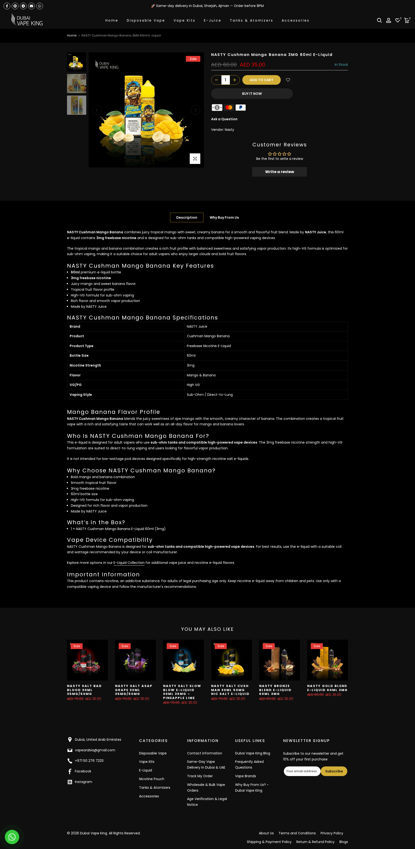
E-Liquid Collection (129, 562)
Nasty (229, 129)
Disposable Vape (146, 20)
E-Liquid (145, 770)
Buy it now (252, 93)
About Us (266, 833)
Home (111, 20)
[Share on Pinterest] (15, 6)
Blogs (343, 841)
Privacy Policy (332, 833)
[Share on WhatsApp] (39, 6)
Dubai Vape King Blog (252, 753)
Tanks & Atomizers (251, 20)
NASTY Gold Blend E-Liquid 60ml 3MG (327, 688)
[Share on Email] (31, 6)
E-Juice (212, 20)
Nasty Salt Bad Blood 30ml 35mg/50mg (84, 690)
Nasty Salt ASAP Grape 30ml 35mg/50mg (134, 690)
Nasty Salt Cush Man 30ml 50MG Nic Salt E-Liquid (230, 690)
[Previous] (97, 110)
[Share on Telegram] (23, 6)
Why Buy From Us (224, 217)
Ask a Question (224, 119)
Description (186, 217)
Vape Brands (245, 776)
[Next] (195, 110)
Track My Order (200, 776)
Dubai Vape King (93, 833)
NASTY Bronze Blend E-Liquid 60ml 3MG (275, 690)
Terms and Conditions (297, 833)
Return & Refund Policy (315, 841)
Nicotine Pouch (151, 779)
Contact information (204, 753)
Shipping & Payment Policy (269, 841)
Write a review (279, 172)
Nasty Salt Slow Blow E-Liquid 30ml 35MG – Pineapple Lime (182, 692)
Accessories (296, 20)
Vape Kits (184, 20)
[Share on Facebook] (7, 6)
